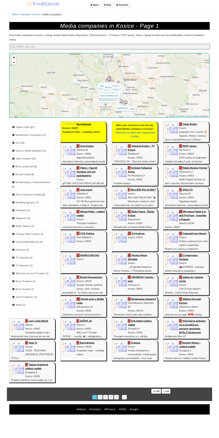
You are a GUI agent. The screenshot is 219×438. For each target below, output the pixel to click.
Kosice (36, 14)
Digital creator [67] (24, 127)
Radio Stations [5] (24, 226)
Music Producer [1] (25, 281)
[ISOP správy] (118, 83)
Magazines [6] (22, 218)
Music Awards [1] (24, 289)
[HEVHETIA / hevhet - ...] (107, 81)
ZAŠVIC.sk (86, 321)
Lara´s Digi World (38, 321)
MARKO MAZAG (89, 255)
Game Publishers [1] (26, 297)
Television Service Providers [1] (31, 273)
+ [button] (14, 57)
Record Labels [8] (24, 174)
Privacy (110, 409)
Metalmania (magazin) (143, 299)
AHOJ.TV (187, 189)
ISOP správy (190, 146)
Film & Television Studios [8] (30, 194)
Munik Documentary (91, 277)
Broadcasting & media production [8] (31, 184)
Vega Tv (110, 92)
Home (95, 5)
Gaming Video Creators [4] (29, 234)
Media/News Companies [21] (30, 135)
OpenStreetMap (192, 116)
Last (165, 391)
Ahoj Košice (87, 146)
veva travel (86, 189)
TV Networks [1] (24, 265)
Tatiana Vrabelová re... (109, 95)
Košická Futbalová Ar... (108, 100)
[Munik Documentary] (126, 102)
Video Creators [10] (25, 158)
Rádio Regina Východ (195, 168)
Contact (96, 409)
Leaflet (171, 116)
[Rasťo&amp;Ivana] (121, 101)
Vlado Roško (190, 124)
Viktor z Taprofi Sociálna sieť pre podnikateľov (86, 172)
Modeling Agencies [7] (26, 202)
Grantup (108, 87)
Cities (108, 5)
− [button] (14, 62)
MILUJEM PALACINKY (143, 189)
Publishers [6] (22, 210)
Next (155, 391)
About (82, 409)
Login (135, 409)
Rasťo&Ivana (122, 108)
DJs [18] (19, 142)
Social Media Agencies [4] (28, 241)
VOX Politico (87, 233)
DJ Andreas (138, 233)
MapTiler (180, 116)
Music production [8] (26, 166)
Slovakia (25, 14)
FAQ (123, 409)
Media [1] (20, 304)
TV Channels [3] (23, 257)
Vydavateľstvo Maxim (194, 233)
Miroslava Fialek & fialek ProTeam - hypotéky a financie (192, 215)
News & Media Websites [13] (30, 150)
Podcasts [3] (22, 249)
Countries (123, 5)
